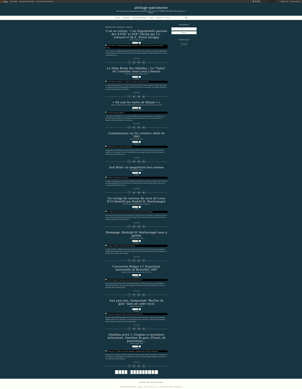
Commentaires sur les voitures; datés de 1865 (136, 134)
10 (149, 372)
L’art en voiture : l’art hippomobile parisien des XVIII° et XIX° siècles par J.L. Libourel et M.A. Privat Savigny (136, 34)
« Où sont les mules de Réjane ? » (136, 102)
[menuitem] (117, 18)
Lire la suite (136, 58)
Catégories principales (139, 17)
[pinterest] (259, 1)
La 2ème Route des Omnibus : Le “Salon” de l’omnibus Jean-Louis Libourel (136, 69)
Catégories (126, 17)
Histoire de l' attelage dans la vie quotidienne (121, 104)
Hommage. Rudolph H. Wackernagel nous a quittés (136, 234)
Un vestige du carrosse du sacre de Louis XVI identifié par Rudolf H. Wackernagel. (136, 199)
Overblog (160, 382)
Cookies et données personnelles (167, 386)
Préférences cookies (178, 386)
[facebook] (253, 1)
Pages (152, 17)
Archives (159, 17)
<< (116, 372)
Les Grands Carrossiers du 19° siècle (153, 104)
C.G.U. (157, 386)
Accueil (117, 17)
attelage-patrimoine (151, 7)
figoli (127, 386)
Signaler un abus (151, 386)
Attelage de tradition (143, 74)
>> (156, 372)
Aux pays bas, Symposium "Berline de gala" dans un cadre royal (136, 302)
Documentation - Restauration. (143, 204)
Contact (167, 17)
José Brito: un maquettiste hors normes (136, 167)
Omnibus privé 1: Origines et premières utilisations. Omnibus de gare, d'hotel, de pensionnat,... (136, 338)
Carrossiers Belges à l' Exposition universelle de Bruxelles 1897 (136, 268)
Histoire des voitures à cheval (136, 39)
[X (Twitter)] (256, 1)
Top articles (140, 386)
